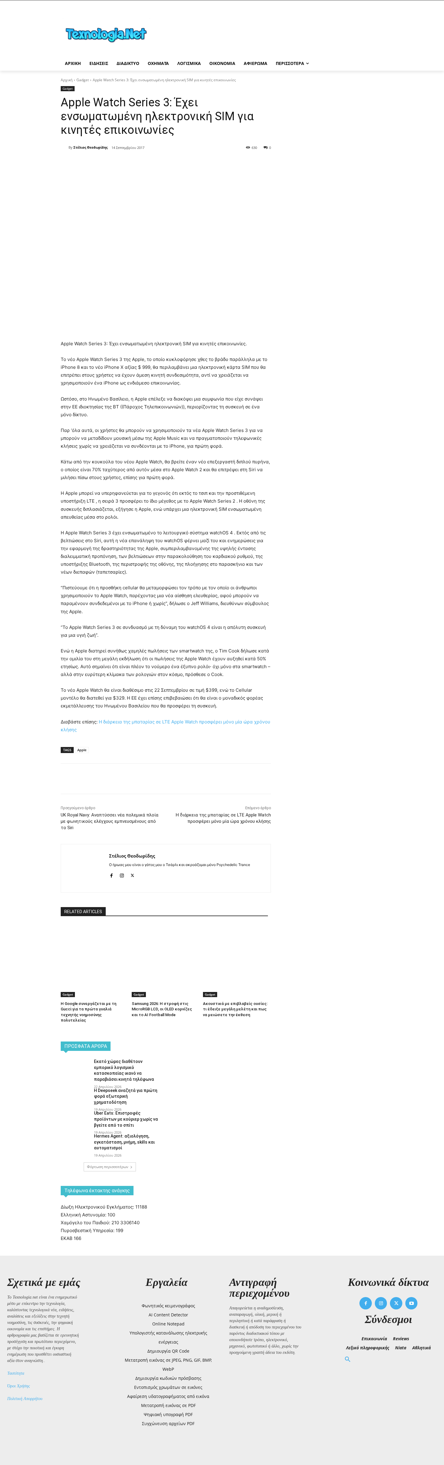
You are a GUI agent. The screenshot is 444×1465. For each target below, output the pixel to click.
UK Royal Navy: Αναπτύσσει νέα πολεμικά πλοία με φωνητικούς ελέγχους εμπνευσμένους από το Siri (109, 821)
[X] (128, 163)
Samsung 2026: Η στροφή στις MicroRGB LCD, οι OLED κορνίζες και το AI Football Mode (162, 1009)
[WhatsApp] (156, 163)
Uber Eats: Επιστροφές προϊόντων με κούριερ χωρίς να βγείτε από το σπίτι (126, 1119)
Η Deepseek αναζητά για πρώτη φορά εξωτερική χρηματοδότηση (125, 1096)
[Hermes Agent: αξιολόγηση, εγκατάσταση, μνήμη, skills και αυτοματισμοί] (75, 1143)
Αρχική (66, 79)
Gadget (82, 79)
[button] (347, 1359)
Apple (81, 750)
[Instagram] (122, 874)
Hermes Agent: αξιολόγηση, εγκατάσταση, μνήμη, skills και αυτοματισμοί (124, 1142)
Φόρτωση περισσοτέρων (107, 1166)
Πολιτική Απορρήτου (24, 1398)
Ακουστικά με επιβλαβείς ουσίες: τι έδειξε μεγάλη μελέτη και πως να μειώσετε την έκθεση (235, 1009)
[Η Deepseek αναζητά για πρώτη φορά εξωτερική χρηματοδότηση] (75, 1098)
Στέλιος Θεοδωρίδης (90, 147)
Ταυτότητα (15, 1373)
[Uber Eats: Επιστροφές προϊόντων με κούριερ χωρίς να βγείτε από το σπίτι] (75, 1120)
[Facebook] (114, 163)
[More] (170, 163)
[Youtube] (411, 1303)
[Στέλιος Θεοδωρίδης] (65, 147)
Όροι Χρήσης (18, 1386)
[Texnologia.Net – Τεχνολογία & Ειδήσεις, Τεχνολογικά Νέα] (109, 34)
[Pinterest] (142, 163)
